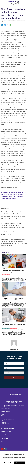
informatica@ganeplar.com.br (14, 398)
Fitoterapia (3, 422)
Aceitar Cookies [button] (19, 462)
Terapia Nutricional (5, 408)
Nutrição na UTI (4, 410)
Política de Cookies (19, 405)
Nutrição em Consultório (7, 419)
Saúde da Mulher (4, 423)
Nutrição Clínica (5, 407)
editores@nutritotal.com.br (14, 402)
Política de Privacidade (9, 405)
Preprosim (3, 413)
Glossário (3, 414)
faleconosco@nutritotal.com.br (14, 394)
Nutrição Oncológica (5, 411)
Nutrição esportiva (5, 420)
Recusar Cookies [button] (8, 462)
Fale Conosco (4, 442)
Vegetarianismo (5, 434)
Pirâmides (3, 415)
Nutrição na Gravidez (6, 431)
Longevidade (4, 438)
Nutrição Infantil (5, 430)
